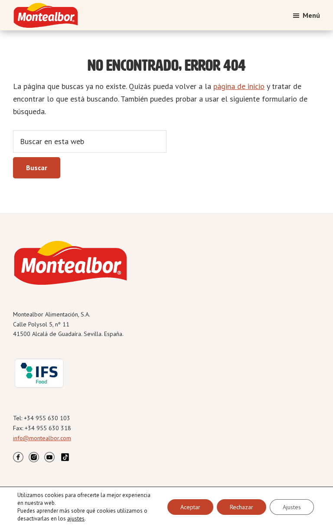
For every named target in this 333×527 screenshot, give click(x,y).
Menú (311, 15)
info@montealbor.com (42, 438)
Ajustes (292, 507)
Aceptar (190, 507)
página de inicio (238, 86)
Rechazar (241, 507)
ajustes (76, 518)
